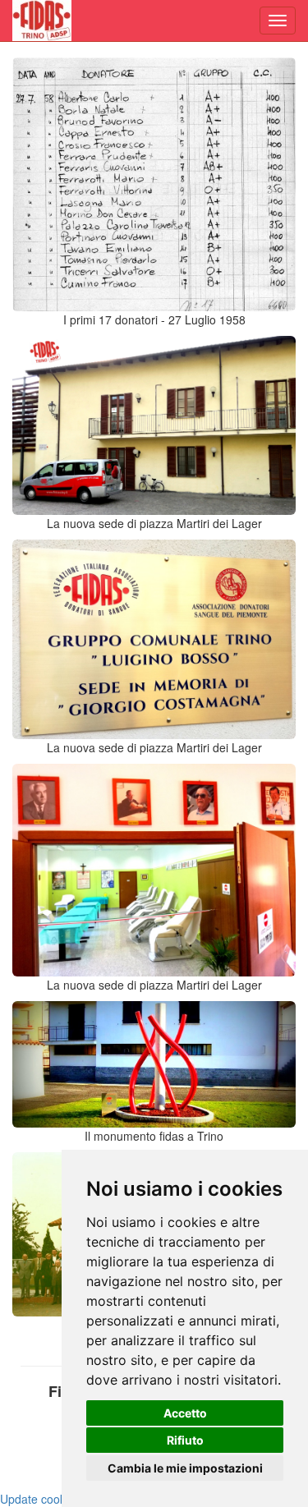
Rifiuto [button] (185, 1440)
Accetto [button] (185, 1413)
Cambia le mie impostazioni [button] (185, 1468)
